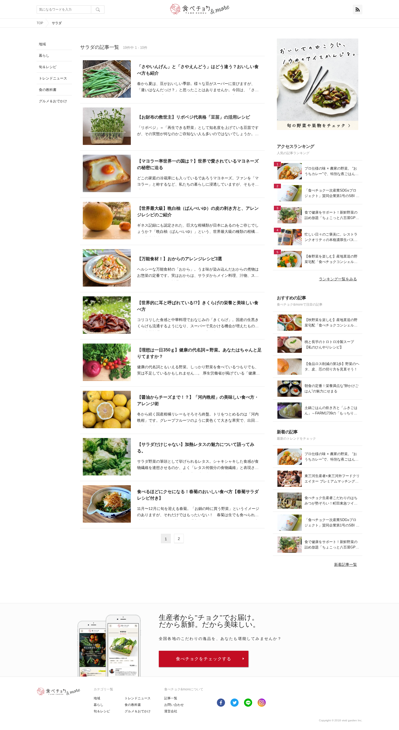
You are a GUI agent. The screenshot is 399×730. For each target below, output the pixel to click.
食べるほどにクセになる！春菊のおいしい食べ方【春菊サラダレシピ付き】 (198, 494)
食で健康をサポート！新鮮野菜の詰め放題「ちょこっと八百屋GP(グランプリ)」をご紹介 (331, 215)
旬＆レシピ (102, 711)
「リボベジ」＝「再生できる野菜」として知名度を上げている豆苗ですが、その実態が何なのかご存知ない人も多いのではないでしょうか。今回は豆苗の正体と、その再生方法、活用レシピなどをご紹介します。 (198, 131)
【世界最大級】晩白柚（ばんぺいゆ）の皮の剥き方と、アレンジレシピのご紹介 (198, 211)
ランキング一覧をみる (338, 279)
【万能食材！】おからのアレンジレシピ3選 (180, 258)
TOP (40, 23)
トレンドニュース (138, 698)
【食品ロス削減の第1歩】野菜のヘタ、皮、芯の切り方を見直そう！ (332, 366)
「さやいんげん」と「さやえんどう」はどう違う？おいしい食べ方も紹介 (198, 69)
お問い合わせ (174, 705)
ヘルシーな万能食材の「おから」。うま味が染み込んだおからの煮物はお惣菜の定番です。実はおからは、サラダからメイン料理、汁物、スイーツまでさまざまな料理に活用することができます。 (198, 273)
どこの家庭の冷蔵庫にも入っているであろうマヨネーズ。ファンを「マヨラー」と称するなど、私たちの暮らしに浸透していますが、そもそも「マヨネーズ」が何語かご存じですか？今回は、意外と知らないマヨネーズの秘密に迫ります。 (198, 182)
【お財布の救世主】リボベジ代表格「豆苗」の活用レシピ (193, 117)
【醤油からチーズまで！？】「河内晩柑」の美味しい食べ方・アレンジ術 (198, 400)
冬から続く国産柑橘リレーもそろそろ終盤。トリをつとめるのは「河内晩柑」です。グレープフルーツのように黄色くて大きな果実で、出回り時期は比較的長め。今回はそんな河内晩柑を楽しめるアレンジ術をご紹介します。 (198, 418)
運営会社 (170, 711)
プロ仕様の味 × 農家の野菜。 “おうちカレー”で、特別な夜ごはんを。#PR (331, 171)
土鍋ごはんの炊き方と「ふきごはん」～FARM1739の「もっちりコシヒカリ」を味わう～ (331, 411)
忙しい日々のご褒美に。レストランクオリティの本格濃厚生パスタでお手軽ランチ (331, 237)
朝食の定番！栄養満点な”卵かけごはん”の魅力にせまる (332, 388)
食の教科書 (133, 705)
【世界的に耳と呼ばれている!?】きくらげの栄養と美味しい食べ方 (197, 306)
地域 (97, 698)
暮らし (98, 705)
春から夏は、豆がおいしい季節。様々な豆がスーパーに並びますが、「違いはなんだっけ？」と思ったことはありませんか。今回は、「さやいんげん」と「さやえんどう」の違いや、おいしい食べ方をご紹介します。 (198, 87)
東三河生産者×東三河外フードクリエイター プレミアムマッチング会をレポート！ (332, 479)
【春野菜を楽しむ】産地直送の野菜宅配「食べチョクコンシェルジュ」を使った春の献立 (331, 259)
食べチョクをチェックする (203, 658)
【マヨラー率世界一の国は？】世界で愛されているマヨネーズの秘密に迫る (198, 164)
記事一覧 (170, 698)
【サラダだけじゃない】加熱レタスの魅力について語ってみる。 (195, 447)
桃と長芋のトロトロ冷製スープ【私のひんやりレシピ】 (329, 344)
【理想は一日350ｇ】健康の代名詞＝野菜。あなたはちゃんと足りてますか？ (199, 353)
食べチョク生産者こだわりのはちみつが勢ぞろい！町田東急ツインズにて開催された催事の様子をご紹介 (331, 501)
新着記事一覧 (345, 564)
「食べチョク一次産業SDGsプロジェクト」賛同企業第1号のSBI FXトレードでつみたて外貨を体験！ (331, 193)
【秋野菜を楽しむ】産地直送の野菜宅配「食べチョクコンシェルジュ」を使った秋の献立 (331, 323)
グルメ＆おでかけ (138, 711)
